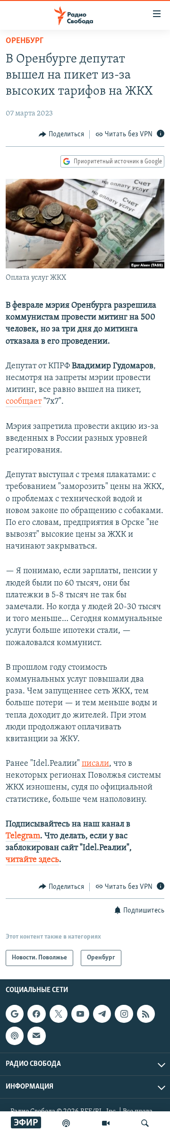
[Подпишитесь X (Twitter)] (59, 1014)
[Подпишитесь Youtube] (80, 1014)
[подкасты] (66, 1123)
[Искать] (145, 1123)
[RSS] (146, 1014)
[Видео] (106, 1123)
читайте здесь (32, 860)
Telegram (23, 836)
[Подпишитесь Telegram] (102, 1014)
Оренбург (24, 41)
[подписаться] (36, 1036)
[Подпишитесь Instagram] (124, 1014)
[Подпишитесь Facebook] (36, 1014)
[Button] (61, 134)
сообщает (24, 402)
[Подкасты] (15, 1036)
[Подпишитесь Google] (15, 1014)
